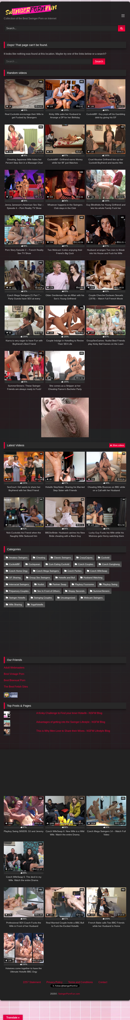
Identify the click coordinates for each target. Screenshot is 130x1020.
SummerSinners (101, 591)
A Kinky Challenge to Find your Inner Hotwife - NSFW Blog (69, 713)
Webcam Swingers (93, 597)
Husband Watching (93, 577)
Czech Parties (74, 571)
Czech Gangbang (111, 564)
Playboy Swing (110, 584)
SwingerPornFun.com (69, 993)
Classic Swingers (62, 557)
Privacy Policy (54, 982)
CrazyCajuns (86, 557)
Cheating (40, 557)
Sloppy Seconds (76, 591)
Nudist (41, 584)
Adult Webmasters (14, 667)
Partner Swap (59, 584)
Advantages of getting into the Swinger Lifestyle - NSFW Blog (70, 722)
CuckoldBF (14, 564)
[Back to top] (120, 1010)
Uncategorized (68, 597)
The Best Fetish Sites (16, 686)
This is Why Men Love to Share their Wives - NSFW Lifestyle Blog (73, 730)
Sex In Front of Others (48, 591)
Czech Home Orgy (18, 571)
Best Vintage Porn (14, 674)
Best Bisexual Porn (14, 680)
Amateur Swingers (18, 557)
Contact (102, 982)
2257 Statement (32, 982)
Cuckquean (34, 564)
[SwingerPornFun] (65, 10)
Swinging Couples (43, 597)
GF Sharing (15, 577)
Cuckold (105, 557)
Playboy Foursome (84, 584)
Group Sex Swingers (39, 577)
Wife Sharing (15, 604)
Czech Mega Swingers (47, 571)
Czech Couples (85, 564)
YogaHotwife (37, 604)
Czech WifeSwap (98, 571)
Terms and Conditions (80, 982)
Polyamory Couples (19, 591)
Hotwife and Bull (67, 577)
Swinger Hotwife (17, 597)
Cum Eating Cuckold (59, 564)
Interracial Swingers (19, 584)
